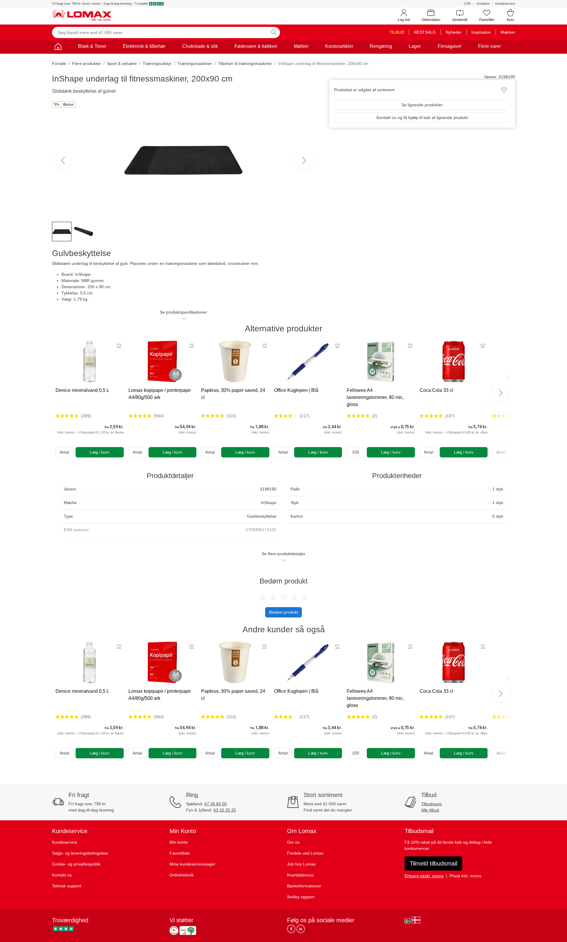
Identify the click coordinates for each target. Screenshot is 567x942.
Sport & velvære (122, 63)
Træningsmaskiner (194, 63)
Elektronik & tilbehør (144, 46)
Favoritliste (180, 853)
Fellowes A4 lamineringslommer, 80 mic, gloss (375, 397)
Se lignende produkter (422, 104)
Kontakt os (62, 875)
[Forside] (57, 47)
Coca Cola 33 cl (436, 390)
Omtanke (483, 3)
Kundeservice (505, 3)
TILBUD (397, 32)
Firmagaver (450, 46)
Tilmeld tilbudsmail (433, 863)
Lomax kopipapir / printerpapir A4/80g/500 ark (159, 394)
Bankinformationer (304, 886)
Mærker (508, 32)
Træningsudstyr (157, 63)
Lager (415, 46)
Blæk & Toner (92, 46)
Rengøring (381, 46)
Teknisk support (66, 886)
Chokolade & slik (200, 46)
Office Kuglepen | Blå (296, 390)
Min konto (179, 842)
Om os (293, 842)
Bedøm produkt (283, 612)
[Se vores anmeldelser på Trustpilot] (63, 929)
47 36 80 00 (215, 803)
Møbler (301, 46)
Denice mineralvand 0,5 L (82, 390)
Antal (64, 452)
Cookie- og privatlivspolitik (76, 864)
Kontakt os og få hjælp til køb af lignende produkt (422, 117)
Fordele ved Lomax (305, 853)
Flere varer (489, 46)
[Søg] (273, 32)
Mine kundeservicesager (192, 864)
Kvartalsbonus (300, 875)
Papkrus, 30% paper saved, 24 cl (233, 394)
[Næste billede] (304, 160)
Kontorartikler (339, 46)
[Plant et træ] (188, 930)
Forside (59, 63)
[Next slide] (500, 392)
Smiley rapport (300, 896)
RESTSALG (425, 32)
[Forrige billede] (62, 160)
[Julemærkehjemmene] (174, 930)
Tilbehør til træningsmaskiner (245, 63)
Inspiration (481, 32)
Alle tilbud (430, 810)
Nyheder (454, 32)
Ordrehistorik (182, 875)
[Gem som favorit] (119, 345)
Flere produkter (86, 63)
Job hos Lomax (301, 864)
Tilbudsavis (431, 803)
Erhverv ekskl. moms (424, 875)
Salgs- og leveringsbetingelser (80, 853)
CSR (467, 3)
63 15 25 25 (225, 810)
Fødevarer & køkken (255, 46)
